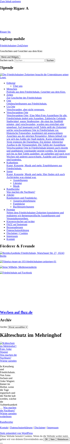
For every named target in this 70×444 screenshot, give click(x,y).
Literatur (17, 183)
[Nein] (1, 443)
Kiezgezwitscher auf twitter (21, 221)
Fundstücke (19, 203)
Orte (27, 102)
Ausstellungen (20, 180)
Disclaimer (39, 427)
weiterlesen (8, 412)
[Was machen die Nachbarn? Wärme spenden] (9, 352)
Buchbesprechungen (23, 206)
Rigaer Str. (5, 31)
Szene (36, 174)
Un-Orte (26, 108)
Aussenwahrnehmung (24, 200)
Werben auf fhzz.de (16, 312)
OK (46, 439)
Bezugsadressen (15, 227)
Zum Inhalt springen (10, 1)
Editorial (11, 83)
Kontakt (11, 239)
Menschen (36, 90)
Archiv (3, 327)
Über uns (17, 86)
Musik (16, 186)
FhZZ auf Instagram (17, 224)
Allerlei (22, 196)
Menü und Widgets (10, 57)
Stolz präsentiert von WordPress (16, 433)
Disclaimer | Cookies (17, 233)
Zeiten (24, 96)
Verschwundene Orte (38, 136)
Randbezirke (21, 190)
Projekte (35, 214)
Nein (52, 439)
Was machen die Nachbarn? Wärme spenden (8, 358)
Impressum (12, 236)
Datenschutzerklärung (18, 230)
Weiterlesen (62, 439)
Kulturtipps (34, 165)
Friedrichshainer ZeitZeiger (14, 45)
